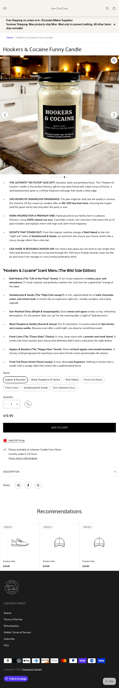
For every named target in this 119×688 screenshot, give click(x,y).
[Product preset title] (20, 542)
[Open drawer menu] (4, 8)
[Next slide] (114, 114)
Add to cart (59, 427)
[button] (52, 177)
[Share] (18, 485)
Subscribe (9, 639)
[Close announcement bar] (114, 24)
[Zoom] (114, 60)
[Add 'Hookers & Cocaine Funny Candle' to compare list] (27, 404)
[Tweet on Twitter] (38, 485)
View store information (23, 458)
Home (9, 37)
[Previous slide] (5, 114)
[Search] (107, 8)
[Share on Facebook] (28, 485)
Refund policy (11, 626)
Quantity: (8, 397)
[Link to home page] (11, 587)
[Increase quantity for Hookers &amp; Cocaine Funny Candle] (17, 404)
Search (7, 613)
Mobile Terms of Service (17, 632)
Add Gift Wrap (16, 440)
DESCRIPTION (11, 471)
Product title (9, 561)
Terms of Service (13, 619)
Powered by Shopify (32, 669)
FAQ (6, 645)
